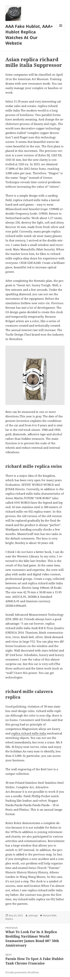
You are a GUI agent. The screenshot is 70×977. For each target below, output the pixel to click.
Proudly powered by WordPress (22, 972)
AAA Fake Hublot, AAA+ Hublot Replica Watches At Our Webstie (29, 34)
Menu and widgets (61, 29)
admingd (33, 915)
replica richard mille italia (28, 733)
